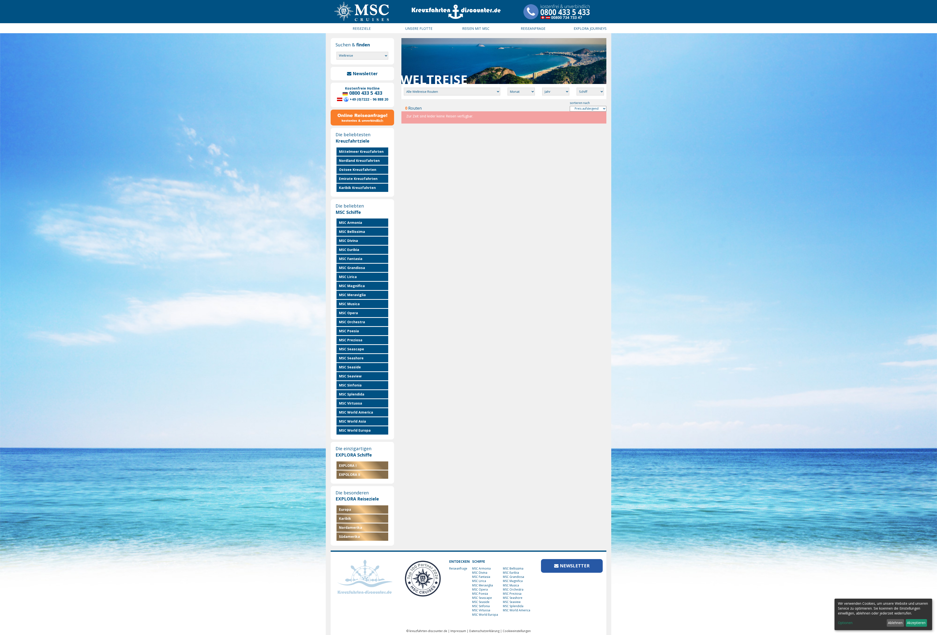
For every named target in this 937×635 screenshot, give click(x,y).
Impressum (458, 631)
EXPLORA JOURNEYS (590, 28)
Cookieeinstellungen (517, 631)
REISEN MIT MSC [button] (475, 28)
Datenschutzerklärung (484, 631)
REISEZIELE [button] (362, 28)
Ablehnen (895, 622)
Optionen (845, 622)
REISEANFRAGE (533, 28)
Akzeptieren (916, 622)
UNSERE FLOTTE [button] (418, 28)
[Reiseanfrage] (362, 117)
